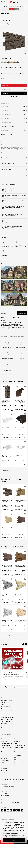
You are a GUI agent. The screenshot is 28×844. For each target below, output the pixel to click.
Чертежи (3, 753)
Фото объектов (4, 758)
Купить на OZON (6, 89)
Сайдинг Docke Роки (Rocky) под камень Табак (6, 594)
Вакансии (16, 757)
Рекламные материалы (6, 747)
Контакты (16, 743)
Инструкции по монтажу (6, 743)
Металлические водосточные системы (10, 729)
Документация (4, 741)
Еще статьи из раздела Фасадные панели (16, 687)
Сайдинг (3, 702)
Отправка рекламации (19, 751)
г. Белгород (11, 786)
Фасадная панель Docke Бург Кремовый (7, 528)
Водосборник (4, 732)
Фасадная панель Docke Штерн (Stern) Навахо (7, 621)
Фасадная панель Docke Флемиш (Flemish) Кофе (20, 566)
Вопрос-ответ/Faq (5, 760)
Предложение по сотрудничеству (8, 819)
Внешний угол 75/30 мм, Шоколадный (20, 428)
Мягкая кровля (4, 713)
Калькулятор (4, 770)
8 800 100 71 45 (4, 802)
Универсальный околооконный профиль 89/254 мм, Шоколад (20, 401)
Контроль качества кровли (20, 745)
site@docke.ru (15, 802)
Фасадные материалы (6, 700)
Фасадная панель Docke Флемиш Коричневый (20, 528)
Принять (14, 840)
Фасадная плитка (5, 708)
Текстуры (3, 756)
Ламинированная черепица (7, 717)
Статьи (2, 762)
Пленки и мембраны (6, 721)
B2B (15, 759)
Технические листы (5, 745)
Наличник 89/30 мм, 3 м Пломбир (7, 456)
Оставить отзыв (22, 313)
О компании (17, 741)
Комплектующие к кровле (7, 719)
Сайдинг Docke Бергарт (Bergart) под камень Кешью (20, 594)
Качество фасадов (18, 747)
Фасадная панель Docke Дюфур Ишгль (7, 501)
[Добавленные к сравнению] (4, 2)
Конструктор (4, 768)
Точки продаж (5, 93)
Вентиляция (4, 723)
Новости (16, 763)
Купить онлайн (5, 85)
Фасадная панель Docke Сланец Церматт (20, 501)
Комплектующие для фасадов (8, 710)
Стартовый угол (18, 455)
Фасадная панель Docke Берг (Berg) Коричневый (7, 566)
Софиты (3, 704)
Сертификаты (4, 749)
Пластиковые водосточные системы (9, 727)
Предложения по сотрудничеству (18, 754)
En (22, 2)
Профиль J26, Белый (6, 427)
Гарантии (3, 751)
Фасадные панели (5, 706)
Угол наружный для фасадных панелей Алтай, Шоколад (6, 401)
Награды (16, 749)
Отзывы (16, 761)
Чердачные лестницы (6, 734)
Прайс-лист (3, 772)
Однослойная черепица (6, 715)
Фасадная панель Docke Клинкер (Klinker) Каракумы (20, 622)
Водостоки (3, 725)
